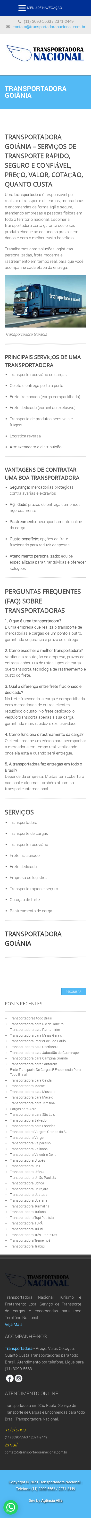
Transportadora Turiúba (28, 1211)
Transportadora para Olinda (31, 1080)
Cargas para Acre (23, 1109)
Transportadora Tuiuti (26, 1229)
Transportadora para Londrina (33, 1126)
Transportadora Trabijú (27, 1246)
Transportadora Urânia (27, 1171)
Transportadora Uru (25, 1166)
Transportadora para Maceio (31, 1097)
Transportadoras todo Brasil (31, 1018)
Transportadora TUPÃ (26, 1223)
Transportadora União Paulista (33, 1177)
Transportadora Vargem (28, 1137)
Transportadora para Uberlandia (34, 1046)
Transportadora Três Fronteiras (33, 1234)
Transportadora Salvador (29, 1120)
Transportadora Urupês (27, 1160)
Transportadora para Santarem (33, 1064)
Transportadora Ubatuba (29, 1194)
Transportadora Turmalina (30, 1206)
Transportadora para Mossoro (33, 1091)
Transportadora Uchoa (27, 1183)
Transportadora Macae (27, 1085)
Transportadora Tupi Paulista (32, 1217)
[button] (22, 9)
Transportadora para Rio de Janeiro (37, 1024)
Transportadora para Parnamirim (35, 1029)
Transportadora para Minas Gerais (36, 1035)
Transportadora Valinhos (29, 1149)
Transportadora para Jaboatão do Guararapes (45, 1052)
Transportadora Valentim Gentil (33, 1154)
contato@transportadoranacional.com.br (49, 27)
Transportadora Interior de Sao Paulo (38, 1041)
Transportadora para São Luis (32, 1114)
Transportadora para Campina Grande (39, 1058)
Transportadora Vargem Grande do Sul (39, 1131)
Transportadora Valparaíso (30, 1143)
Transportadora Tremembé (30, 1240)
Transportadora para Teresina (32, 1103)
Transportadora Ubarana (29, 1200)
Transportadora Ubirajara (29, 1189)
